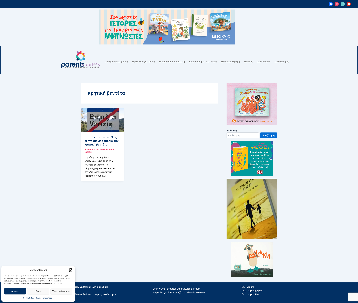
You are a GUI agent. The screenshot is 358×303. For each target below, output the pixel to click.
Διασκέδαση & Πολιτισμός (203, 61)
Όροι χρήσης (248, 287)
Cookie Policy (28, 298)
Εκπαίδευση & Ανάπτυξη (172, 61)
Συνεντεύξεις (282, 61)
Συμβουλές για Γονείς (143, 61)
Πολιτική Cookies (250, 294)
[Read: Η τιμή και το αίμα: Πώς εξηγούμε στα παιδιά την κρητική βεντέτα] (102, 119)
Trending (248, 61)
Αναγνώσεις (263, 61)
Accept (15, 291)
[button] (70, 270)
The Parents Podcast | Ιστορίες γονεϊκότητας (93, 294)
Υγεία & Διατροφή (230, 61)
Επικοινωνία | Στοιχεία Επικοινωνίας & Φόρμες (177, 288)
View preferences (61, 291)
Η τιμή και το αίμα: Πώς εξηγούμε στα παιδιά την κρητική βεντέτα (101, 141)
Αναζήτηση (232, 130)
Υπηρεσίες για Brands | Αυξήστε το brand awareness (179, 292)
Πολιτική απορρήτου (44, 298)
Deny (38, 291)
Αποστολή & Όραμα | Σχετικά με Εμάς (89, 287)
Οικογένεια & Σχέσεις (116, 61)
